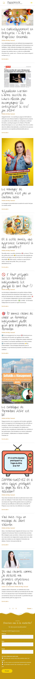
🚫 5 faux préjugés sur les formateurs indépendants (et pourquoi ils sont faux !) (17, 280)
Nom (3, 641)
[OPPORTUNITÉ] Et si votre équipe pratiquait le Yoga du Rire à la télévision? (17, 486)
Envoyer (7, 671)
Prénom (4, 633)
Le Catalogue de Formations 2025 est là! (15, 411)
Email (3, 648)
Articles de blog (6, 40)
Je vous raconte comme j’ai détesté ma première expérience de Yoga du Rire (17, 577)
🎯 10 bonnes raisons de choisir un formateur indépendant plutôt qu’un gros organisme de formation (17, 321)
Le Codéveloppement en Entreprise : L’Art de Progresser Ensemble (17, 33)
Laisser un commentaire (8, 586)
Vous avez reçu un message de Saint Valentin (14, 521)
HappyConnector (13, 2)
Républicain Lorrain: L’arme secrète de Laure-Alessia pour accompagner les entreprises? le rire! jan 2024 (15, 101)
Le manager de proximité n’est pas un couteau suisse (16, 193)
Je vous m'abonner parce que (10, 656)
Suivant (30, 608)
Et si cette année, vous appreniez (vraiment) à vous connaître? (17, 243)
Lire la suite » (5, 59)
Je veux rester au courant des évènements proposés (17, 662)
